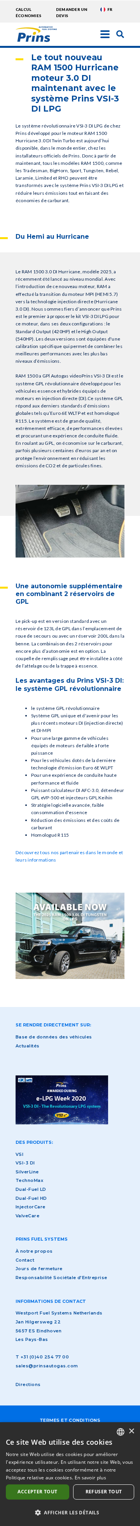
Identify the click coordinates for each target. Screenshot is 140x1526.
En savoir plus (90, 1477)
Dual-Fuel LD (31, 1189)
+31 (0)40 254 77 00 (45, 1357)
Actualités (28, 1046)
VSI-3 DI (25, 1163)
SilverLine (27, 1172)
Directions (28, 1384)
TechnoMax (29, 1180)
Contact (25, 1260)
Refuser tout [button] (104, 1491)
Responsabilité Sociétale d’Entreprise (61, 1277)
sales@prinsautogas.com (47, 1366)
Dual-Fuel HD (31, 1198)
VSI (19, 1154)
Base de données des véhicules (54, 1037)
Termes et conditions (70, 1420)
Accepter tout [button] (37, 1491)
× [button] (131, 1431)
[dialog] (70, 1474)
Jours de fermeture (39, 1268)
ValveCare (27, 1215)
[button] (70, 1512)
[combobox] (120, 1432)
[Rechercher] (120, 34)
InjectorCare (31, 1207)
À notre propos (34, 1251)
